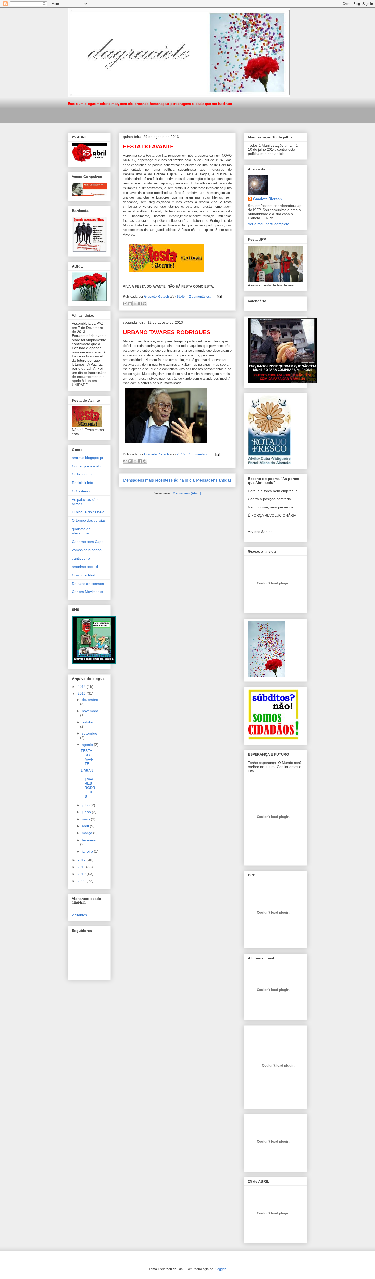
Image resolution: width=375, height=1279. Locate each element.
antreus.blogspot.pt (87, 458)
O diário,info (82, 474)
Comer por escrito (86, 466)
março (87, 833)
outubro (88, 722)
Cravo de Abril (83, 575)
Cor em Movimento (87, 592)
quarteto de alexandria (81, 531)
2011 (82, 867)
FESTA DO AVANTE (148, 146)
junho (87, 812)
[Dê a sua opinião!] (130, 303)
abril (86, 826)
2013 (82, 693)
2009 (82, 881)
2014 (82, 686)
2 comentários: (200, 296)
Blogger (219, 1269)
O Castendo (81, 491)
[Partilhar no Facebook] (139, 303)
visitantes (79, 915)
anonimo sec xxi (85, 567)
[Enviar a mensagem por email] (125, 303)
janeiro (88, 851)
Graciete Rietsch (267, 199)
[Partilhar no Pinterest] (144, 303)
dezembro (90, 699)
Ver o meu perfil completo (268, 224)
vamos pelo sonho (87, 550)
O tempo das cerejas (89, 520)
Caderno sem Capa (88, 542)
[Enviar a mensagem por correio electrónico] (218, 296)
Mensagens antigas (214, 480)
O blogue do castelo (88, 512)
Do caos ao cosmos (88, 584)
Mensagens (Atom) (187, 493)
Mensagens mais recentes (146, 480)
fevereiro (89, 840)
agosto (88, 744)
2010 (82, 874)
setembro (89, 733)
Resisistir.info (82, 483)
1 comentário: (199, 454)
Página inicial (183, 480)
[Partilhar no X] (135, 303)
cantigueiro (81, 558)
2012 (82, 860)
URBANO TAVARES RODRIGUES (166, 332)
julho (86, 805)
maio (86, 819)
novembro (90, 711)
